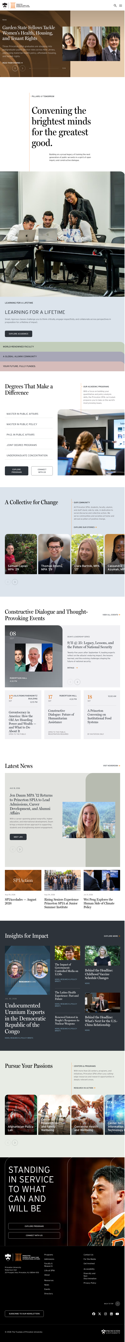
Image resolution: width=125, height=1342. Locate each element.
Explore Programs (16, 470)
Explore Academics (18, 334)
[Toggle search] (115, 5)
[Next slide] (22, 68)
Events (46, 1287)
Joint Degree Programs (22, 445)
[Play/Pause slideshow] (15, 68)
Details (70, 667)
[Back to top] (115, 1301)
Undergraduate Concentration (27, 455)
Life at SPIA (49, 1268)
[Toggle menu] (121, 5)
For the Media (88, 1257)
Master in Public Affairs (22, 413)
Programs (48, 1252)
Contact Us (87, 1252)
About (46, 1273)
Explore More (109, 934)
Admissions (49, 1257)
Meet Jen (18, 836)
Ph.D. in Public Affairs (21, 434)
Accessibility (87, 1267)
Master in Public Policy (22, 424)
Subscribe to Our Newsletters (24, 1311)
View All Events (108, 614)
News (46, 1282)
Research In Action (81, 1086)
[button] (15, 581)
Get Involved (87, 1261)
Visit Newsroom (108, 764)
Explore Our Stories (82, 527)
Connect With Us (41, 470)
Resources (48, 1278)
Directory (48, 1291)
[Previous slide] (8, 68)
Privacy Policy (88, 1281)
